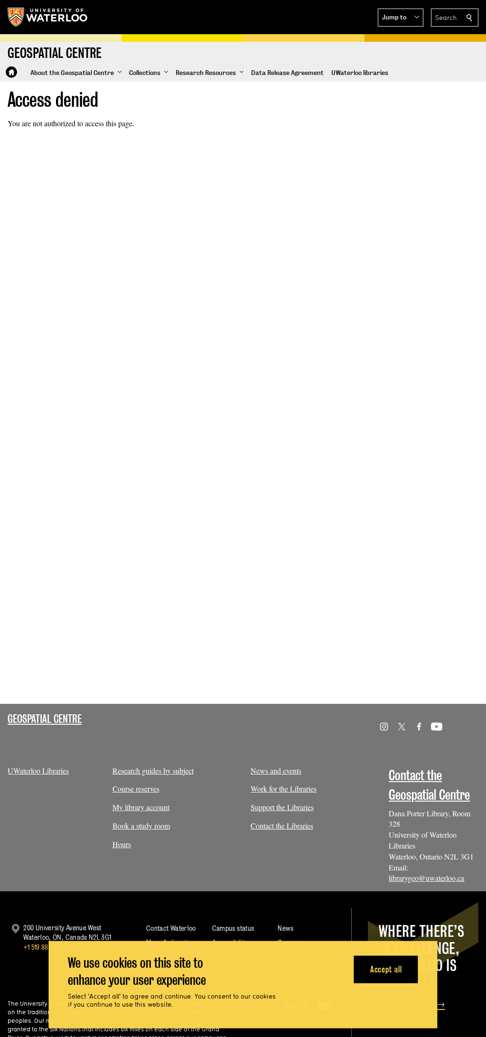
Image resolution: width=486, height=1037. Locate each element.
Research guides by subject (153, 770)
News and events (276, 770)
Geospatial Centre (45, 718)
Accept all (386, 969)
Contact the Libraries (282, 826)
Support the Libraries (282, 807)
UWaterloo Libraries (38, 770)
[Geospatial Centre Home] (11, 72)
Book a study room (141, 826)
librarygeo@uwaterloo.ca (426, 878)
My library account (140, 807)
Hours (121, 844)
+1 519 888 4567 (45, 947)
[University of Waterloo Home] (48, 17)
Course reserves (135, 789)
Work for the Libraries (284, 789)
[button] (400, 17)
